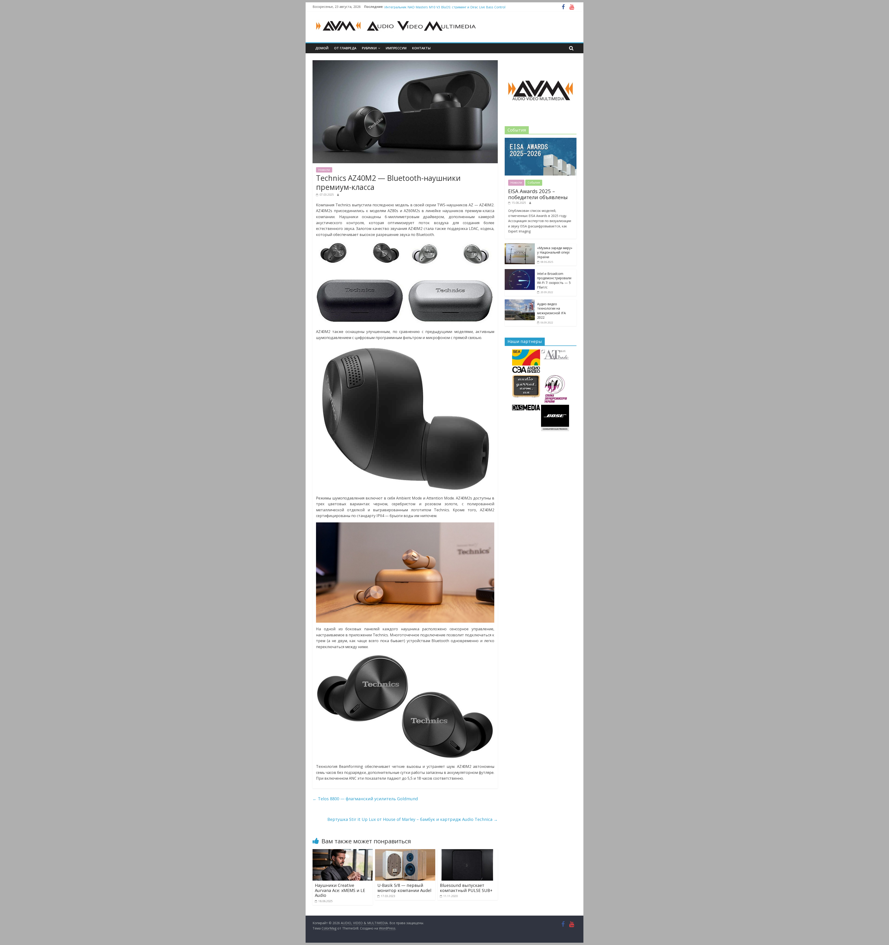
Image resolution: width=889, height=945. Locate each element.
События (534, 183)
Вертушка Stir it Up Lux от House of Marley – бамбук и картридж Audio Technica (412, 819)
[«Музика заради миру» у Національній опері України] (520, 246)
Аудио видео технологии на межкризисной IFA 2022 (551, 311)
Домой (322, 48)
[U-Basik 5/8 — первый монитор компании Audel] (405, 851)
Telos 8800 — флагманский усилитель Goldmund (365, 798)
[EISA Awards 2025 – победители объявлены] (540, 140)
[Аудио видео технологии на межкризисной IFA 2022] (520, 302)
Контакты (421, 48)
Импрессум (396, 48)
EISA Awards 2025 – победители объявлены (538, 194)
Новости (324, 170)
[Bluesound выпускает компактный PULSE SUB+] (468, 851)
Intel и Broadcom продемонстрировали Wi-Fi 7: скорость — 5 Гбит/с (554, 280)
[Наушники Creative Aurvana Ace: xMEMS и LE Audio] (343, 851)
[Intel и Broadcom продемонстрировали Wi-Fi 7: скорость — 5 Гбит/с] (520, 271)
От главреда (345, 48)
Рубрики (369, 48)
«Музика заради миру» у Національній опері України (554, 252)
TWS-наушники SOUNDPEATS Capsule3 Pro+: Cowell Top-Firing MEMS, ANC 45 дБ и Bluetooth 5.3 (459, 6)
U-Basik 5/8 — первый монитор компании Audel (404, 887)
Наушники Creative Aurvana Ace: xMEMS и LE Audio (340, 890)
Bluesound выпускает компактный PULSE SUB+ (466, 887)
